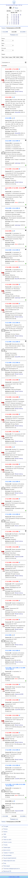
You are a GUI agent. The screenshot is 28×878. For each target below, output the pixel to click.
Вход (4, 863)
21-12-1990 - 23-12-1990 (12, 322)
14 (14, 20)
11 (14, 16)
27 (18, 19)
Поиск (16, 8)
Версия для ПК (7, 871)
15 (14, 22)
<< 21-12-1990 (5, 31)
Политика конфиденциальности (11, 868)
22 (16, 22)
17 (16, 14)
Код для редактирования (9, 858)
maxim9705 (17, 709)
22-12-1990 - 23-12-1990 (12, 140)
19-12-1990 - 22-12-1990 (12, 208)
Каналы (5, 831)
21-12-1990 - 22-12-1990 (12, 431)
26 (18, 17)
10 (14, 14)
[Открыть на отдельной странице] (19, 69)
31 (20, 14)
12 (14, 17)
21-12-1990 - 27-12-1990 (12, 69)
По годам (5, 826)
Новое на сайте (7, 839)
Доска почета (6, 850)
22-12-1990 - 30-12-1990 (12, 650)
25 (18, 16)
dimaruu (17, 525)
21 (16, 20)
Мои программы (7, 855)
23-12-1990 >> (23, 31)
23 (16, 23)
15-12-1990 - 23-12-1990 (12, 481)
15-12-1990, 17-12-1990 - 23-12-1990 (15, 188)
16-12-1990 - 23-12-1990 (12, 250)
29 (18, 22)
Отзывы (5, 844)
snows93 (17, 778)
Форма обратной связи (9, 860)
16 (14, 23)
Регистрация (6, 866)
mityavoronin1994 (19, 556)
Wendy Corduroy (19, 91)
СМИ (4, 834)
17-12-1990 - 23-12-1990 (12, 169)
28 (18, 20)
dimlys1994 (17, 112)
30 (18, 23)
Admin (16, 202)
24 (18, 14)
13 (14, 19)
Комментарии (6, 847)
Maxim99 (17, 278)
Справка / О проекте (8, 852)
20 (16, 19)
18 (16, 16)
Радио (5, 837)
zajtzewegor (18, 163)
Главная (3, 28)
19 (16, 17)
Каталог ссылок (7, 842)
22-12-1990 (8, 97)
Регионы (5, 829)
